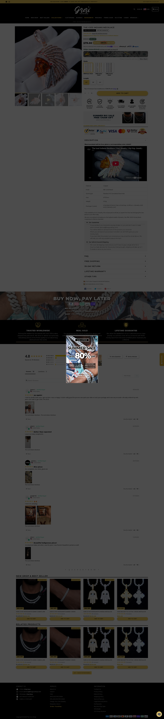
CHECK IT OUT (82, 375)
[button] (159, 714)
